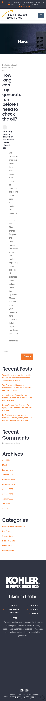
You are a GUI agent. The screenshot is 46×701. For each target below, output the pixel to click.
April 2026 (6, 460)
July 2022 (6, 504)
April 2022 (6, 508)
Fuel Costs (6, 531)
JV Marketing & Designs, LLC (29, 697)
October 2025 (7, 489)
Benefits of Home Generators (13, 526)
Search (5, 352)
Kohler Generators (9, 541)
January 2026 (7, 475)
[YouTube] (27, 690)
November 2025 (8, 484)
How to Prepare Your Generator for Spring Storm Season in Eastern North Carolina (17, 407)
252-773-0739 (24, 7)
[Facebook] (22, 690)
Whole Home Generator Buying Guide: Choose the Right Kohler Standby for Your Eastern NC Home (16, 377)
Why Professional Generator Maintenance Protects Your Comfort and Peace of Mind (16, 387)
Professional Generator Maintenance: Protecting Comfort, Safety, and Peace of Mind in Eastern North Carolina (17, 417)
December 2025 (8, 480)
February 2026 (7, 470)
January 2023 (7, 499)
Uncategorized (8, 550)
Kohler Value (7, 546)
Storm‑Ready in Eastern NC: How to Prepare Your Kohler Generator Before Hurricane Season (17, 397)
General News (7, 536)
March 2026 (7, 465)
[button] (41, 15)
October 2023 (7, 494)
